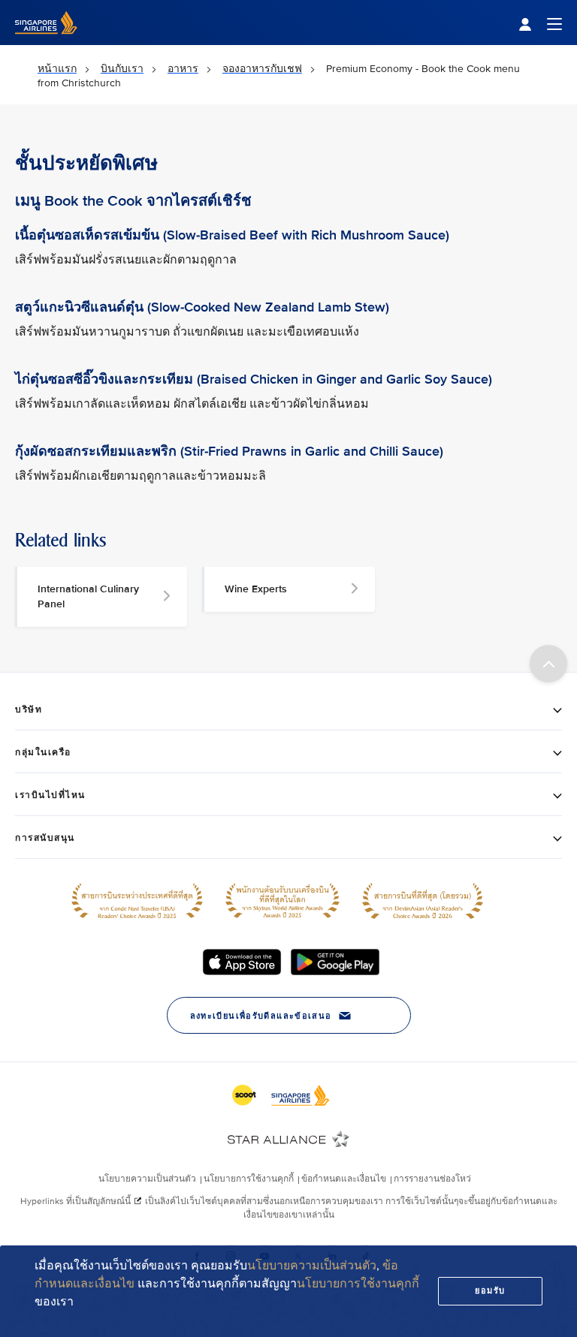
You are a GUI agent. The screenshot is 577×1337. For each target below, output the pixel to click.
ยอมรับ (490, 1291)
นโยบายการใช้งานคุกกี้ (358, 1283)
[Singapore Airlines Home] (46, 41)
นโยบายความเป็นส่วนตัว (311, 1265)
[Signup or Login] (540, 23)
